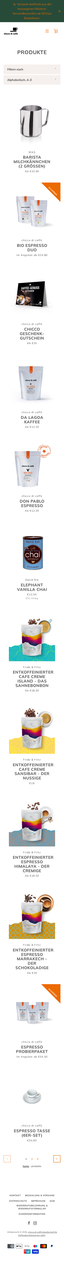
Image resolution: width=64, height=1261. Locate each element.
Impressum (38, 1201)
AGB (52, 1201)
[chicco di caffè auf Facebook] (29, 1223)
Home (26, 1166)
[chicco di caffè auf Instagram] (35, 1223)
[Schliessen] (59, 11)
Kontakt (15, 1195)
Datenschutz (18, 1201)
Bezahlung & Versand (40, 1195)
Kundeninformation (32, 1214)
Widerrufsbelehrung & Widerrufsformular (32, 1207)
